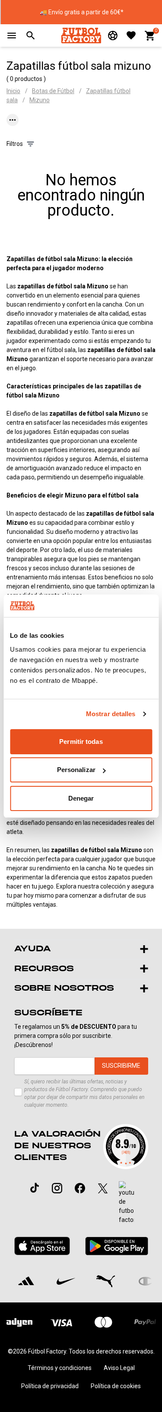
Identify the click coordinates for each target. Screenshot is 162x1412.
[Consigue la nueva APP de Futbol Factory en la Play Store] (116, 1246)
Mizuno (39, 100)
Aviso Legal (119, 1367)
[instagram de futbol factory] (57, 1188)
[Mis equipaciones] (112, 35)
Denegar (81, 798)
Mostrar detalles (111, 713)
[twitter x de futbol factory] (103, 1188)
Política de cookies (116, 1386)
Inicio (13, 90)
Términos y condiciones (60, 1367)
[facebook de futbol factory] (80, 1188)
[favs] (131, 35)
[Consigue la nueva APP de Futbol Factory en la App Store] (42, 1246)
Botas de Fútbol (53, 90)
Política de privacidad (50, 1386)
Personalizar (76, 769)
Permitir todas (80, 741)
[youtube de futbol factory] (126, 1203)
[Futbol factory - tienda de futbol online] (81, 35)
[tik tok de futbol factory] (34, 1187)
